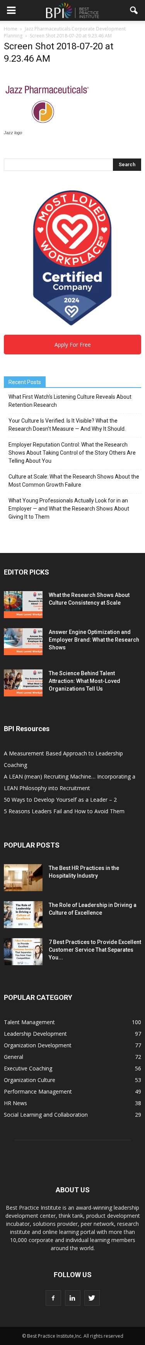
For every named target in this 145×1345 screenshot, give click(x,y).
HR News (15, 1103)
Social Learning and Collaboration (46, 1114)
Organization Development (38, 1045)
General (13, 1056)
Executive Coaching (28, 1068)
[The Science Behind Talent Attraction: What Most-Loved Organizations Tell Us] (23, 682)
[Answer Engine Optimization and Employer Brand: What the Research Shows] (23, 641)
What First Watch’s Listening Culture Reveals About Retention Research (70, 401)
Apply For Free (73, 344)
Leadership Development (35, 1033)
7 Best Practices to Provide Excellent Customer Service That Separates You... (95, 950)
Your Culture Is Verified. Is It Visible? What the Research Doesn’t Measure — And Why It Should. (67, 425)
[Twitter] (92, 1298)
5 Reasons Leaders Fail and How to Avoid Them (64, 811)
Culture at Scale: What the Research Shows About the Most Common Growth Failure (74, 481)
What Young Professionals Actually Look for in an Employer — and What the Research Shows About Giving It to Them (69, 508)
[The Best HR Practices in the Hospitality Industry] (23, 877)
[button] (134, 10)
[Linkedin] (72, 1298)
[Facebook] (53, 1298)
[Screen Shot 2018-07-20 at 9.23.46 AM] (47, 125)
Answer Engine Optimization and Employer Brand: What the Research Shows (94, 640)
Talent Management (29, 1022)
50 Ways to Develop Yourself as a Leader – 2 (60, 799)
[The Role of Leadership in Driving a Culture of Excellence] (23, 914)
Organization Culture (29, 1080)
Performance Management (38, 1091)
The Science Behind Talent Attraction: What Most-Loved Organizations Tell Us (84, 681)
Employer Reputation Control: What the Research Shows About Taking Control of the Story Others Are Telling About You (72, 453)
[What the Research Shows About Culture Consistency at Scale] (23, 604)
